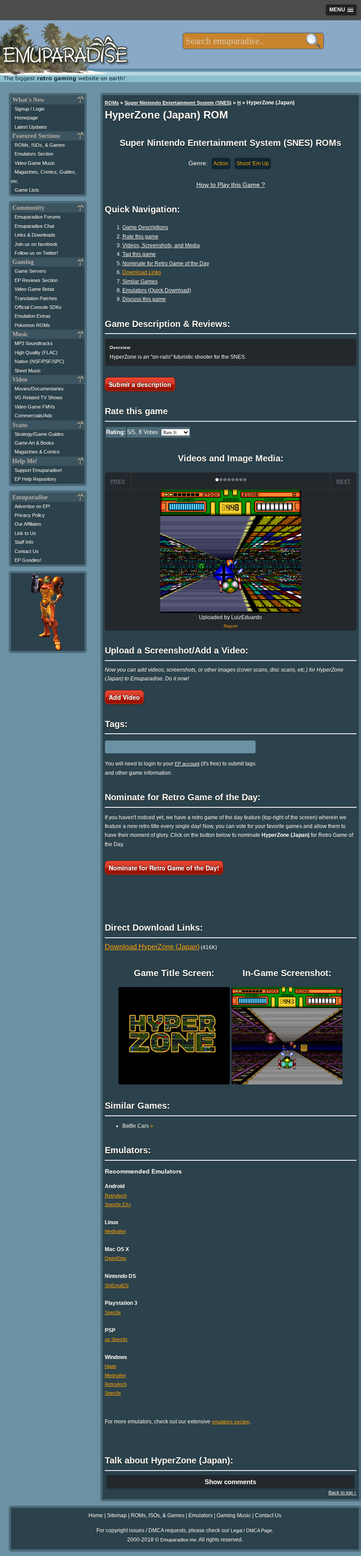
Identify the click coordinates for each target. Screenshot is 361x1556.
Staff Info (24, 542)
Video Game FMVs (35, 406)
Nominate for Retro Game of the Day (165, 263)
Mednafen (115, 1231)
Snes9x (113, 1312)
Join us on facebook (36, 244)
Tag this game (139, 254)
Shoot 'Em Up (252, 163)
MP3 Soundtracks (34, 343)
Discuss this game (144, 299)
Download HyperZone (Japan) (152, 947)
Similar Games (140, 282)
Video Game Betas (35, 289)
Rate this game (140, 237)
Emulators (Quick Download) (156, 290)
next (343, 481)
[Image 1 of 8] (231, 551)
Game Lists (27, 190)
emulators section (231, 1421)
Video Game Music (35, 163)
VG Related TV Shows (39, 397)
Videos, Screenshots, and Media (161, 245)
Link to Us (25, 533)
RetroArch (116, 1195)
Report (230, 626)
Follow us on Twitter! (36, 253)
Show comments (230, 1481)
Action (221, 163)
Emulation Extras (33, 316)
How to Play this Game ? (230, 184)
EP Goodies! (28, 560)
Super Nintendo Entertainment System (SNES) (178, 102)
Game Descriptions (145, 227)
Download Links (141, 272)
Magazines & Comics (37, 451)
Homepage (26, 117)
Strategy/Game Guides (39, 434)
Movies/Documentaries (39, 388)
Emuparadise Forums (38, 216)
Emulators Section (34, 153)
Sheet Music (28, 370)
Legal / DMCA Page (251, 1530)
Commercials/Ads (33, 415)
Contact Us (27, 551)
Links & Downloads (35, 235)
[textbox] (253, 41)
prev (118, 481)
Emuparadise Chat (34, 226)
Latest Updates (31, 127)
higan (110, 1366)
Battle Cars (137, 1126)
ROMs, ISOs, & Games (40, 145)
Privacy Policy (30, 515)
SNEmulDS (117, 1285)
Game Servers (30, 271)
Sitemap (117, 1515)
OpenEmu (115, 1258)
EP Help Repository (35, 479)
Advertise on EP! (32, 506)
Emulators (200, 1515)
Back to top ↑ (342, 1492)
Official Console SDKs (38, 307)
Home (95, 1515)
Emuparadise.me (178, 1539)
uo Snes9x (116, 1339)
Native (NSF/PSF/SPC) (39, 361)
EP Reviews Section (36, 280)
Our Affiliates (28, 524)
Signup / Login (29, 108)
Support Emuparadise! (38, 470)
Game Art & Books (34, 443)
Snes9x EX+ (118, 1204)
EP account (187, 763)
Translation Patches (36, 298)
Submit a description (140, 384)
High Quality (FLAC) (36, 352)
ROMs (112, 102)
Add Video (124, 697)
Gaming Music (234, 1515)
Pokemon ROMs (32, 325)
